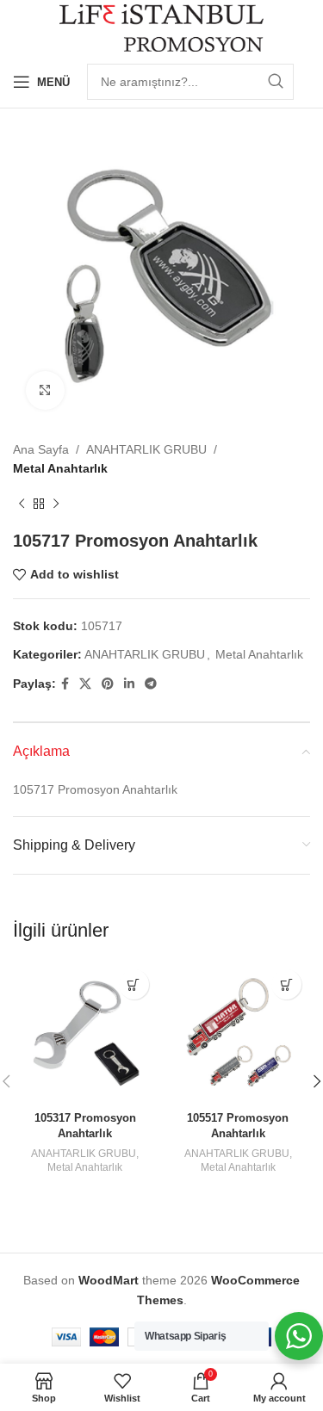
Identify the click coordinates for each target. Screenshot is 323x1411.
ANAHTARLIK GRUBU (146, 449)
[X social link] (85, 684)
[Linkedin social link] (129, 684)
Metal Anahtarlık (60, 468)
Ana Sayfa (41, 449)
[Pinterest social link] (107, 684)
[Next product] (56, 504)
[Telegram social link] (151, 684)
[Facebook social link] (65, 684)
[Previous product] (21, 504)
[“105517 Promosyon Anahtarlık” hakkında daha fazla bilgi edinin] (286, 984)
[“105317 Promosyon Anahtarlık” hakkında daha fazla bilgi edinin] (134, 984)
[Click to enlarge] (45, 390)
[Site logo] (161, 27)
